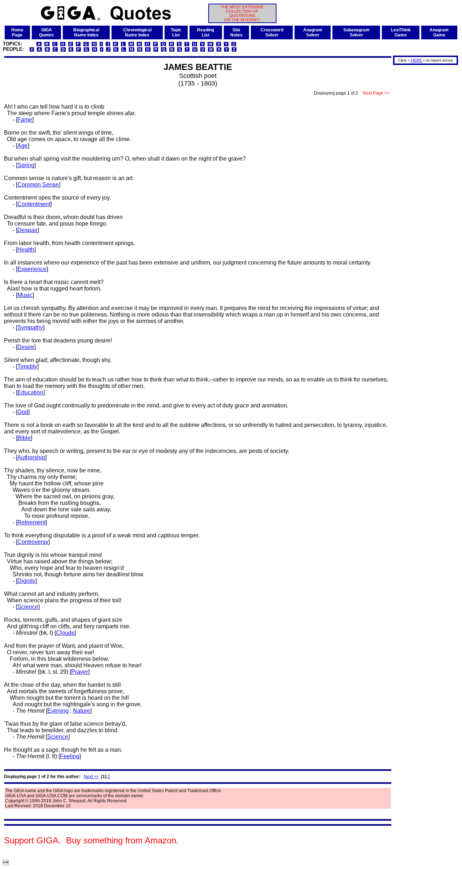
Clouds (65, 633)
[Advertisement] (423, 174)
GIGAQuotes (46, 32)
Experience (32, 269)
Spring (25, 165)
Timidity (27, 366)
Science (27, 607)
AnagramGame (439, 32)
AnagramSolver (312, 32)
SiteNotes (236, 32)
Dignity (26, 581)
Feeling (69, 756)
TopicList (176, 32)
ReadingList (205, 32)
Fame (24, 120)
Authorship (31, 457)
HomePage (17, 32)
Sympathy (30, 327)
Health (25, 249)
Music (24, 295)
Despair (27, 230)
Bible (24, 438)
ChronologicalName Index (137, 32)
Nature (81, 711)
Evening (58, 711)
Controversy (32, 542)
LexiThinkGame (401, 32)
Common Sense (38, 185)
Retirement (31, 522)
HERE (416, 60)
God (22, 412)
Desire (25, 347)
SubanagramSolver (356, 32)
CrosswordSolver (272, 32)
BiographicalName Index (86, 32)
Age (22, 146)
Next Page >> (376, 93)
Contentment (33, 204)
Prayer (79, 672)
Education (30, 392)
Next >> (91, 776)
